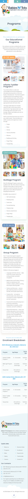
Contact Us (19, 459)
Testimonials (20, 456)
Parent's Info (20, 453)
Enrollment (19, 450)
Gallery (6, 456)
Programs (6, 450)
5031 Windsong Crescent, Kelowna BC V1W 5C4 (14, 466)
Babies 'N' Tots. (11, 491)
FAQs (5, 453)
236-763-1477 (6, 473)
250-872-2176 (6, 468)
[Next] (23, 65)
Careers (6, 459)
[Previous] (4, 65)
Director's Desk (20, 447)
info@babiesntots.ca (8, 476)
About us (6, 447)
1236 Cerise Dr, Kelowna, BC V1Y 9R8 (12, 471)
